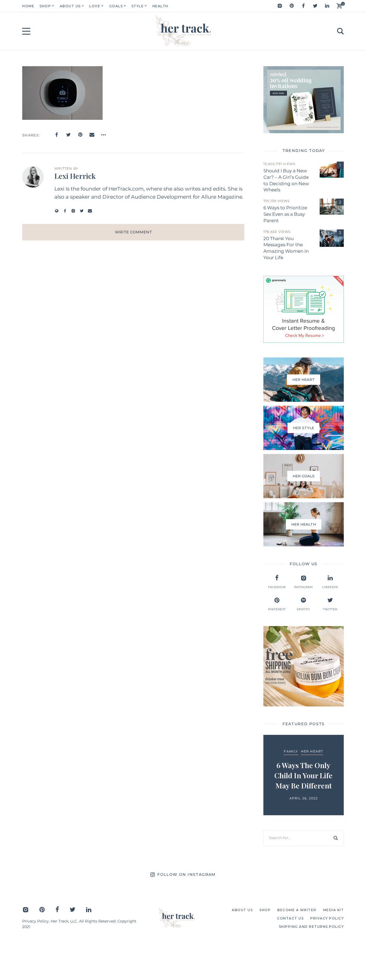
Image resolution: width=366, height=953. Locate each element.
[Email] (91, 134)
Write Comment (133, 232)
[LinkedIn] (326, 5)
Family (291, 751)
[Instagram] (279, 5)
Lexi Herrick (75, 176)
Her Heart (312, 751)
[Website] (57, 211)
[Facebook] (303, 5)
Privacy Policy (35, 921)
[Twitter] (315, 5)
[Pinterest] (291, 5)
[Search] (336, 838)
